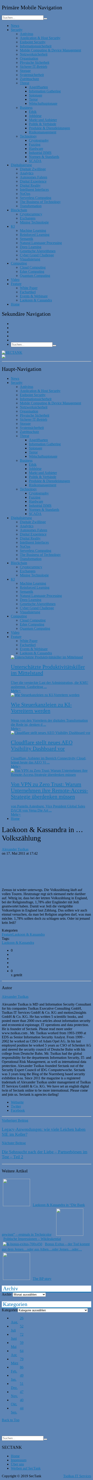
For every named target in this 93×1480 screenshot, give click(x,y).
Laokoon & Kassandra (28, 934)
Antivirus (26, 34)
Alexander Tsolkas (15, 849)
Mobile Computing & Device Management (50, 50)
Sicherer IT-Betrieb (33, 67)
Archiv (7, 1294)
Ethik (33, 112)
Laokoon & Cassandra (36, 300)
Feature (16, 284)
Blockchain (19, 210)
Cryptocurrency (31, 214)
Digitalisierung (21, 165)
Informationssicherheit (35, 46)
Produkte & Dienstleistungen (49, 128)
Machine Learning (33, 230)
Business (26, 108)
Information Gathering (45, 91)
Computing (19, 263)
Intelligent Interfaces (34, 189)
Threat (24, 83)
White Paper (28, 288)
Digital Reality (30, 185)
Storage (25, 71)
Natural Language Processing (41, 243)
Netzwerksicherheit (33, 54)
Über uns (17, 1464)
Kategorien (10, 1310)
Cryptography (39, 140)
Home (15, 304)
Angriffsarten (38, 87)
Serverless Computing (35, 198)
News (15, 26)
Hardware (36, 148)
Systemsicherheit (32, 75)
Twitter (16, 1106)
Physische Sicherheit (34, 62)
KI (13, 226)
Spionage (35, 95)
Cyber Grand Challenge (37, 255)
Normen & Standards (44, 157)
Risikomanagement (42, 132)
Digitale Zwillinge (33, 169)
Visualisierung (30, 259)
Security (17, 30)
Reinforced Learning (34, 235)
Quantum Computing (35, 276)
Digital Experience (33, 181)
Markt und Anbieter (43, 120)
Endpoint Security (33, 42)
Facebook (18, 1110)
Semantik (26, 239)
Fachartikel (28, 292)
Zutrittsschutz (29, 79)
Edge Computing (32, 271)
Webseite (17, 1102)
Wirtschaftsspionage (43, 103)
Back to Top (10, 1420)
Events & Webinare (34, 296)
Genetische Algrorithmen (38, 251)
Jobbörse (35, 116)
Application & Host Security (40, 38)
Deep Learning (30, 247)
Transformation (31, 206)
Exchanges (27, 218)
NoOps (25, 194)
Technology (28, 136)
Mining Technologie (34, 222)
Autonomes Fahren (33, 177)
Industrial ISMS (40, 153)
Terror (33, 99)
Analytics (26, 173)
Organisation (29, 58)
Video (15, 280)
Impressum (18, 1460)
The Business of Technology (40, 202)
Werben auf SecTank (26, 1468)
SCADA (35, 161)
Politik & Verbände (42, 124)
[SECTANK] (12, 352)
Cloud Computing (33, 267)
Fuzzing (34, 144)
